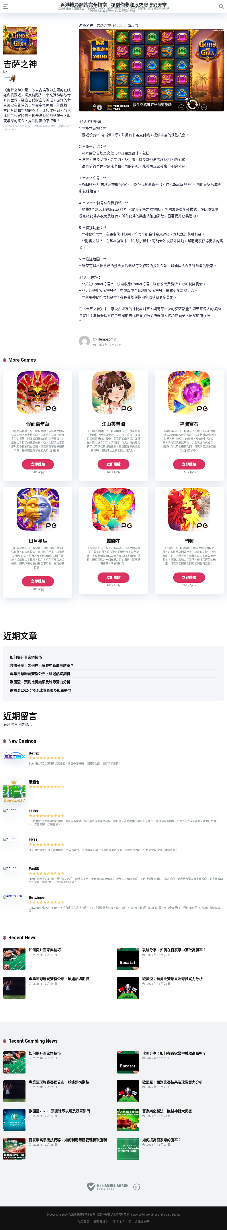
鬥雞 (189, 541)
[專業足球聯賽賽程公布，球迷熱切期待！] (14, 998)
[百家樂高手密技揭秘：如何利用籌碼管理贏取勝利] (14, 1159)
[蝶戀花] (113, 530)
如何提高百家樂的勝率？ (161, 1140)
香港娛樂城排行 (139, 1221)
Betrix (34, 753)
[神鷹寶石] (189, 413)
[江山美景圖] (113, 413)
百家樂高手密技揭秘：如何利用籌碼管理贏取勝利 (68, 1140)
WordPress (152, 1214)
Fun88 (34, 869)
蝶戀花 (113, 541)
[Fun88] (10, 866)
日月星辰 (38, 541)
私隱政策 (84, 1221)
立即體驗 (38, 464)
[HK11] (9, 838)
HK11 (33, 840)
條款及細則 (101, 1221)
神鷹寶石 (189, 424)
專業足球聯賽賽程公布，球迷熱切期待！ (42, 674)
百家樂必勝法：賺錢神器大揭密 (167, 1111)
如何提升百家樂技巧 (26, 657)
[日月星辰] (38, 530)
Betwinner (37, 897)
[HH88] (9, 809)
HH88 (33, 811)
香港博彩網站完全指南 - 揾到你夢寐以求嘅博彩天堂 (113, 4)
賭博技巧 (118, 1221)
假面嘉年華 (37, 424)
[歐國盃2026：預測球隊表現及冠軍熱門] (14, 1130)
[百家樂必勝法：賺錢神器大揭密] (128, 1130)
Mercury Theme (170, 1214)
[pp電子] (9, 78)
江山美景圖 (113, 424)
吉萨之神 (104, 26)
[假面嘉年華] (38, 413)
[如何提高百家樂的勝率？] (128, 1159)
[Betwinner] (12, 895)
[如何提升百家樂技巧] (14, 969)
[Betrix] (14, 758)
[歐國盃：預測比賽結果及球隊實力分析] (128, 998)
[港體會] (14, 801)
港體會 (34, 782)
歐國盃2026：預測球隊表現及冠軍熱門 (40, 690)
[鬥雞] (189, 530)
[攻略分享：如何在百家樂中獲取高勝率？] (128, 969)
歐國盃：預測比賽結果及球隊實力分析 (40, 682)
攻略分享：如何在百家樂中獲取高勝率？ (42, 666)
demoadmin (107, 339)
